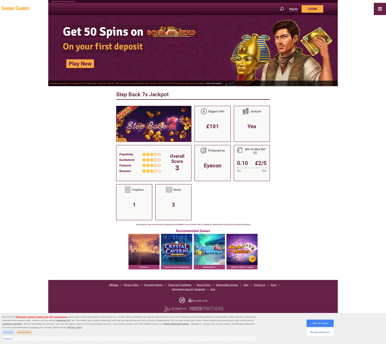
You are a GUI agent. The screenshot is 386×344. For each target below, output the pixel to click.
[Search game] (283, 9)
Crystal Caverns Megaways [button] (176, 267)
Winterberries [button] (209, 267)
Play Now (80, 64)
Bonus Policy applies (214, 83)
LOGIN (312, 9)
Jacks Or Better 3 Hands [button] (242, 267)
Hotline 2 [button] (144, 267)
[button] (380, 9)
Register (293, 9)
